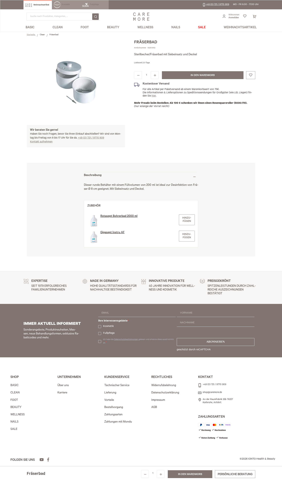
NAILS (14, 422)
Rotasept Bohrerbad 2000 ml (118, 216)
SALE (13, 429)
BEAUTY (15, 407)
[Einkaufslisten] (244, 17)
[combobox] (62, 17)
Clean (42, 35)
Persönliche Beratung (235, 474)
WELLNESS (17, 414)
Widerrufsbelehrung (163, 385)
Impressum (158, 400)
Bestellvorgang (113, 407)
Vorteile (109, 400)
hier (154, 96)
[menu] (141, 28)
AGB (154, 407)
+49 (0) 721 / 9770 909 (91, 138)
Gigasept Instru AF (112, 232)
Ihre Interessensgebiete (113, 320)
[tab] (140, 176)
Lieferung (110, 393)
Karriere (62, 393)
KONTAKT (205, 377)
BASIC (14, 385)
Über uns (63, 385)
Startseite (31, 35)
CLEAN (15, 393)
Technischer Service (116, 385)
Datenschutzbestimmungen (126, 340)
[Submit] (95, 17)
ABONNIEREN (215, 342)
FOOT (14, 400)
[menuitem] (30, 28)
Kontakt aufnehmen (41, 142)
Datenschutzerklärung (165, 393)
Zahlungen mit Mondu (118, 422)
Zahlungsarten (113, 414)
